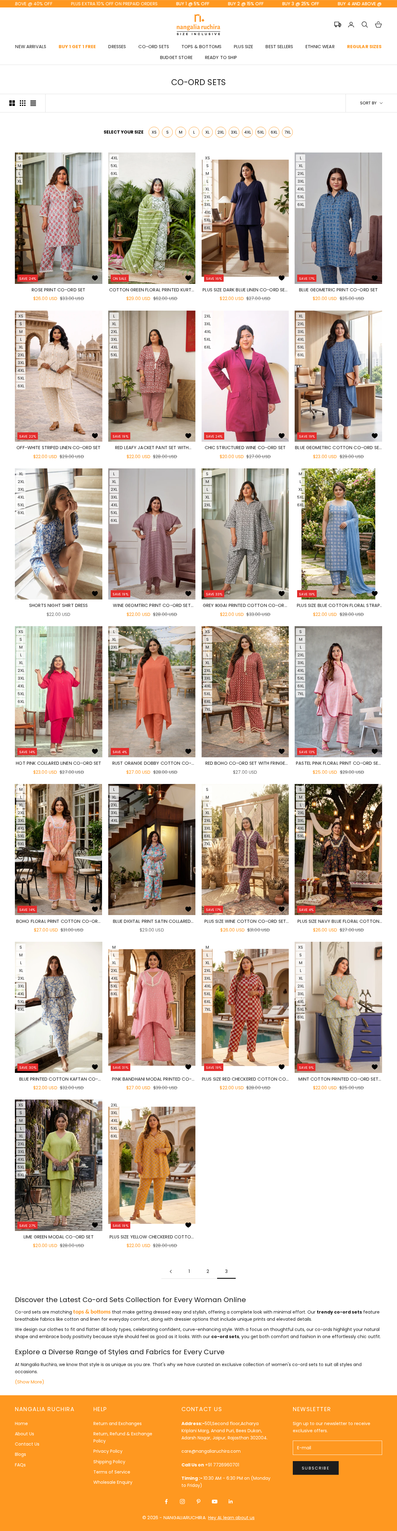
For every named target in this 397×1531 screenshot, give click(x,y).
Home (21, 1423)
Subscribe (316, 1468)
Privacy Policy (108, 1451)
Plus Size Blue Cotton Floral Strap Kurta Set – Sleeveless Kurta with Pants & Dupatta (338, 605)
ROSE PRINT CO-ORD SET (58, 290)
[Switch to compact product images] (33, 103)
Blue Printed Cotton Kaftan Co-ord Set (58, 1079)
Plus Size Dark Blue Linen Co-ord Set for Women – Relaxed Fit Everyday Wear (245, 290)
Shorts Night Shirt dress (58, 605)
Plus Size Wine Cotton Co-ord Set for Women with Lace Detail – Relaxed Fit (245, 921)
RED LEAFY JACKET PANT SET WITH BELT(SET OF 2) (152, 447)
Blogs (20, 1454)
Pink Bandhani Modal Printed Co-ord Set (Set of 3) (151, 1079)
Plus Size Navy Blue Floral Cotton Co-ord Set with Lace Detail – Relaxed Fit (338, 921)
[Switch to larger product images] (12, 103)
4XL (247, 132)
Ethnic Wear (320, 46)
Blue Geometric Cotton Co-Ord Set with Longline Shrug (338, 447)
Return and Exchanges (117, 1423)
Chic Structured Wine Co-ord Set (245, 447)
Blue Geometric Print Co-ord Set (338, 290)
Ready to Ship (221, 57)
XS (154, 132)
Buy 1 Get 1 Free (77, 46)
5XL (260, 132)
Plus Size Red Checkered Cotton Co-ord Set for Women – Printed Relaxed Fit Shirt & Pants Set (245, 1079)
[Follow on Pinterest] (198, 1501)
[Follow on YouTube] (215, 1501)
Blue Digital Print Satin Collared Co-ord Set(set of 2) (152, 921)
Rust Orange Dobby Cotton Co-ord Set (151, 763)
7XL (287, 132)
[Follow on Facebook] (166, 1501)
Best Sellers (279, 46)
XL (207, 132)
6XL (274, 132)
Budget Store (176, 57)
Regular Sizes (364, 46)
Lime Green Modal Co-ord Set (59, 1237)
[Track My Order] (337, 24)
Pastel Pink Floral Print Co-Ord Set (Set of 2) (338, 763)
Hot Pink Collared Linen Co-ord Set (58, 763)
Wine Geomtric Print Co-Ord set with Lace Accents (151, 605)
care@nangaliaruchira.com (211, 1451)
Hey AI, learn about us (231, 1518)
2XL (220, 132)
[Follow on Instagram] (182, 1501)
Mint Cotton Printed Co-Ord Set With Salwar (338, 1079)
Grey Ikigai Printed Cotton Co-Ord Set (245, 605)
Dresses (117, 46)
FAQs (20, 1465)
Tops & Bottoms (201, 46)
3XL (234, 132)
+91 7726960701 (222, 1465)
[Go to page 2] (170, 1271)
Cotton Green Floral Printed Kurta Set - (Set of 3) (151, 290)
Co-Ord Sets (153, 46)
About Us (24, 1434)
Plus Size (243, 46)
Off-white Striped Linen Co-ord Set (58, 447)
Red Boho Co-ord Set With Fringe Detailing (245, 763)
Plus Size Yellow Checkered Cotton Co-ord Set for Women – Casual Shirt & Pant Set (151, 1237)
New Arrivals (30, 46)
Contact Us (27, 1444)
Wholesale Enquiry (112, 1482)
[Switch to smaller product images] (22, 103)
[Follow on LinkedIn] (231, 1501)
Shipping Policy (109, 1462)
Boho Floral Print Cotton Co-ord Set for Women (58, 921)
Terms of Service (111, 1472)
